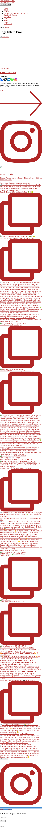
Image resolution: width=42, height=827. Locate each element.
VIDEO (6, 18)
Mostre (6, 20)
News (6, 22)
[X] (5, 79)
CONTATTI (8, 24)
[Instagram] (15, 79)
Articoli (6, 11)
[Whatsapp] (12, 79)
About (6, 10)
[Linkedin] (8, 79)
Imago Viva (7, 17)
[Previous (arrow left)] (1, 826)
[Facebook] (1, 79)
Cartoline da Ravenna (10, 15)
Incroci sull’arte (8, 72)
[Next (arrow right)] (3, 826)
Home (6, 8)
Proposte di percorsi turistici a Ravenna (16, 13)
